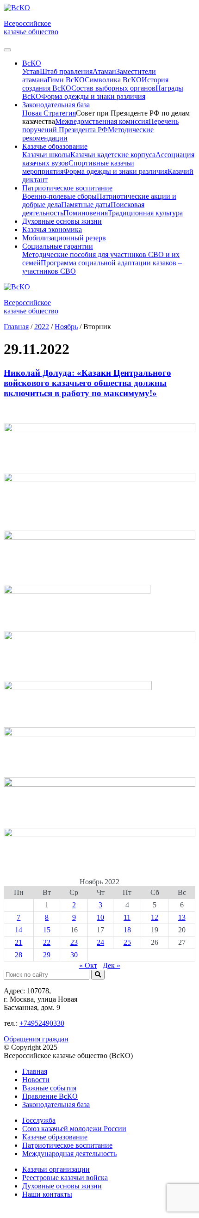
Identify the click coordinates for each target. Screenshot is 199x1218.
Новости (36, 1079)
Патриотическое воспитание (67, 1145)
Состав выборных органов (113, 88)
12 (154, 917)
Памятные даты (86, 204)
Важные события (49, 1088)
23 (74, 942)
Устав (31, 71)
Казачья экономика (52, 229)
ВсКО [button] (31, 63)
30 (74, 955)
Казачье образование (54, 1137)
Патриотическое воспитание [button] (67, 188)
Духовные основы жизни (62, 221)
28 (18, 955)
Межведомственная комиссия (102, 121)
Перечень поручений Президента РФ (100, 125)
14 (18, 930)
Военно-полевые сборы (59, 196)
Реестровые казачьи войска (65, 1177)
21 (18, 942)
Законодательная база (56, 1104)
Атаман (104, 71)
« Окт (88, 965)
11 (127, 917)
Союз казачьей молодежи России (74, 1128)
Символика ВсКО (113, 80)
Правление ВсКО (50, 1096)
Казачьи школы (46, 155)
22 (46, 942)
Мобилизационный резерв (64, 238)
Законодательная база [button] (56, 105)
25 (127, 942)
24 (100, 942)
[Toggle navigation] (7, 50)
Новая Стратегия (49, 113)
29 (46, 955)
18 (127, 930)
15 (46, 930)
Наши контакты (47, 1194)
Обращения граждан (36, 1039)
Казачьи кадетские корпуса (112, 155)
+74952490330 (41, 1023)
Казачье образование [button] (54, 146)
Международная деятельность (69, 1153)
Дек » (111, 965)
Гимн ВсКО (66, 80)
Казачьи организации (56, 1169)
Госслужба (39, 1120)
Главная (34, 1071)
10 (100, 917)
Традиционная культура (145, 213)
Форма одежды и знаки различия (93, 96)
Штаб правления (66, 71)
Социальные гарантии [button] (57, 246)
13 (182, 917)
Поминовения (85, 213)
